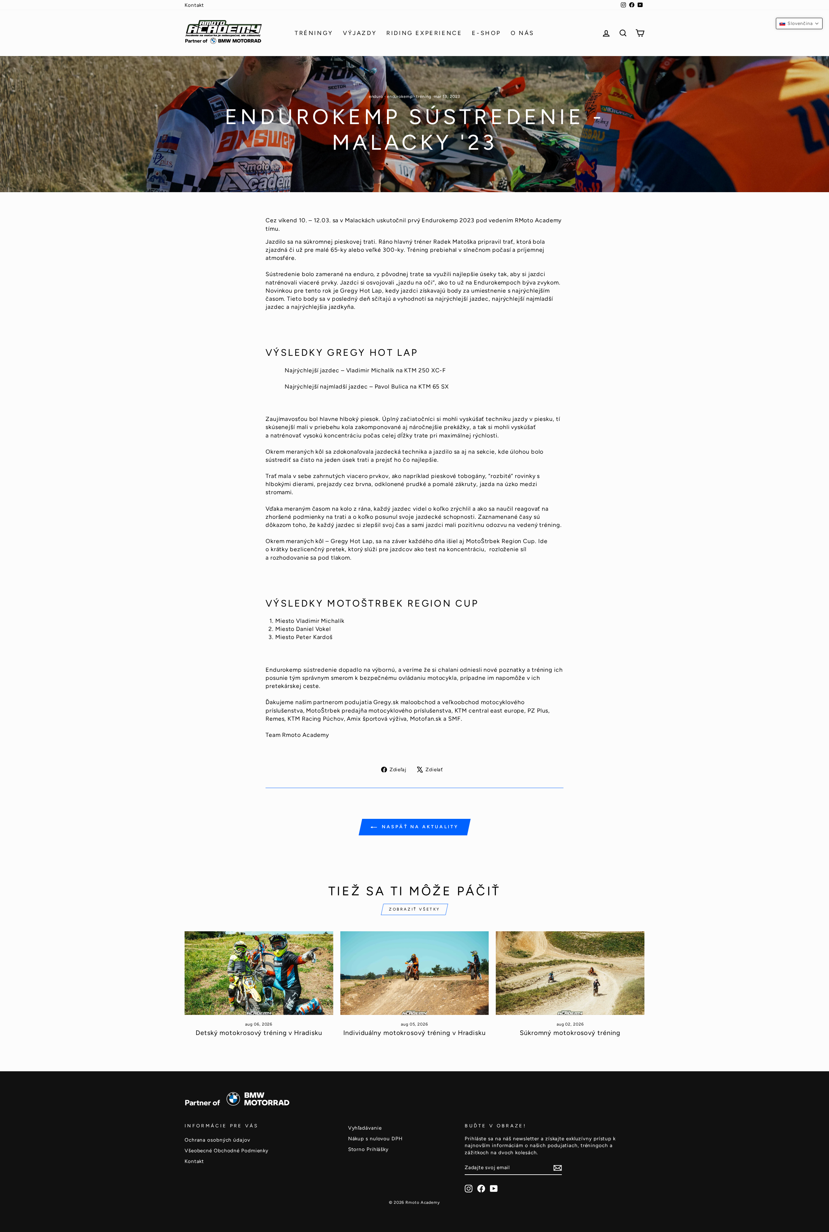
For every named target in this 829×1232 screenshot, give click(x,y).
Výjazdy (360, 33)
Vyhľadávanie (365, 1128)
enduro (376, 96)
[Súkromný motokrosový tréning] (570, 973)
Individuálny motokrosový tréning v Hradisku (414, 1033)
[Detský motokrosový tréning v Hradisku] (259, 973)
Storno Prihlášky (368, 1149)
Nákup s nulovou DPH (375, 1138)
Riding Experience (424, 33)
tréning (423, 96)
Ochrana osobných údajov (217, 1140)
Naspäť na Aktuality (419, 827)
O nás (522, 33)
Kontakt (194, 5)
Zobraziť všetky (414, 909)
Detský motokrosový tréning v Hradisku (259, 1033)
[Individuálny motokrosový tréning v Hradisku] (414, 973)
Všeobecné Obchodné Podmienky (226, 1150)
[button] (799, 23)
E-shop (486, 33)
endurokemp (400, 96)
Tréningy (314, 33)
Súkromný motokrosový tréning (570, 1033)
